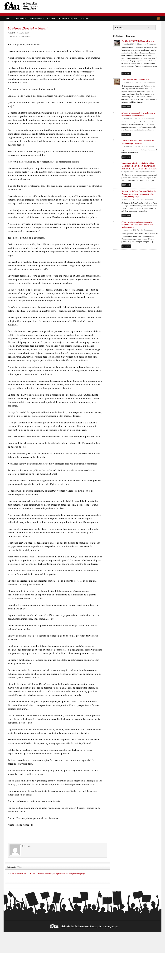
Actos (8, 18)
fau (13, 33)
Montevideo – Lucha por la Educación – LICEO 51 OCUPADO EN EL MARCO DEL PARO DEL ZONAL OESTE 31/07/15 (139, 166)
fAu (83, 6)
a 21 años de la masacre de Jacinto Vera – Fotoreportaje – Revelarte (138, 142)
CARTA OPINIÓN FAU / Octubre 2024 (138, 41)
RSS (158, 18)
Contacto (51, 18)
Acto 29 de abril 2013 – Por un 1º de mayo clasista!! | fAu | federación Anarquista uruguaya (47, 873)
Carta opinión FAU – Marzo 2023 (135, 79)
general (26, 36)
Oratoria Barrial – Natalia (29, 28)
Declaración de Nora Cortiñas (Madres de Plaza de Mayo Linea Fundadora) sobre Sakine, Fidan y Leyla (138, 194)
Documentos (20, 18)
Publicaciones (35, 19)
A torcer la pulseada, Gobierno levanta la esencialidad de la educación (138, 114)
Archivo (84, 18)
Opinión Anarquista (68, 18)
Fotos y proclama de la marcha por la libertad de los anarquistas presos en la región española (137, 224)
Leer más (126, 73)
